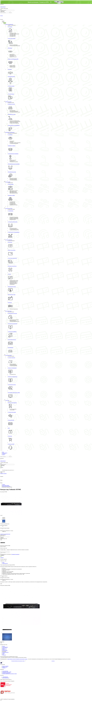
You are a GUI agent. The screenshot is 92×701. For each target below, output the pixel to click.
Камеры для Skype (12, 65)
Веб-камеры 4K (12, 54)
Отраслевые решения (8, 355)
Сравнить (2, 557)
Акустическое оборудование (12, 221)
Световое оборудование (12, 412)
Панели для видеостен (11, 250)
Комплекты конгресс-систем (14, 111)
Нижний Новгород (5, 652)
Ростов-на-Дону (5, 650)
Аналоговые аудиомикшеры (14, 217)
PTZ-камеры (10, 26)
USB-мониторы (12, 284)
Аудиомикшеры (10, 210)
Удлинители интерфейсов (12, 331)
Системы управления (11, 357)
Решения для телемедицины (12, 376)
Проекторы (10, 302)
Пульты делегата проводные (14, 122)
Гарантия (3, 667)
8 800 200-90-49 (2, 6)
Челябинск (4, 654)
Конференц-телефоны (11, 145)
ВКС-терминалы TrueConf (13, 190)
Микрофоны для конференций (9, 132)
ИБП (9, 428)
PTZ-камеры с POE (13, 34)
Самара (3, 653)
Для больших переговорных (14, 143)
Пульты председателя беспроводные (15, 121)
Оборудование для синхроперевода (14, 125)
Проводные (11, 141)
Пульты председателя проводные (14, 120)
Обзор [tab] (3, 562)
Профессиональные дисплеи (14, 280)
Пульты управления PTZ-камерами (15, 45)
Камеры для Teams (12, 66)
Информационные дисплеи (14, 281)
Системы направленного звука (14, 229)
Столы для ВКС (12, 409)
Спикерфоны (10, 134)
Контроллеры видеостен (12, 339)
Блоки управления (12, 110)
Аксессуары (7, 400)
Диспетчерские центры (12, 384)
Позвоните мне (2, 10)
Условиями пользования (15, 554)
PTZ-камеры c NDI (12, 35)
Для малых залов (12, 202)
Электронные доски (13, 374)
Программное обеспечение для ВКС (14, 392)
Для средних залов (12, 203)
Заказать (2, 537)
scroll (1, 662)
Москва (3, 646)
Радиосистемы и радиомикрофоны (13, 232)
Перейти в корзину (3, 473)
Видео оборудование (11, 311)
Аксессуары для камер (11, 38)
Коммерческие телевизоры (14, 282)
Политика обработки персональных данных (9, 673)
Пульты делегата (12, 160)
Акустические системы (13, 228)
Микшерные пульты (13, 219)
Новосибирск (4, 649)
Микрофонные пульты (11, 114)
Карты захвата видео (13, 320)
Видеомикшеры (10, 347)
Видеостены (10, 242)
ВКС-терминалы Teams (13, 192)
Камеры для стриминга (13, 56)
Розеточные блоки (11, 420)
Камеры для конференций (9, 24)
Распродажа (10, 436)
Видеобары (10, 69)
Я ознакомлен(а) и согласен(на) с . (9, 554)
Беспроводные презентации (12, 323)
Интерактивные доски (11, 294)
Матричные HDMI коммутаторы (14, 321)
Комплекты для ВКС (11, 195)
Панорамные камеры (11, 76)
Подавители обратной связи (14, 218)
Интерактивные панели (12, 286)
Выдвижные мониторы (13, 283)
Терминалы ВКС (10, 182)
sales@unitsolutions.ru (5, 677)
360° (10, 83)
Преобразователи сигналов (12, 313)
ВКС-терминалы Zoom (13, 191)
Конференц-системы (8, 101)
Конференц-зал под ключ (13, 204)
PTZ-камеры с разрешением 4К (14, 33)
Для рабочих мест (12, 201)
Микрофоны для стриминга (14, 161)
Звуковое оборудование (8, 208)
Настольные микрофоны (13, 178)
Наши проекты (4, 452)
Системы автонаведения (13, 365)
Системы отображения (8, 239)
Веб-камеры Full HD (13, 55)
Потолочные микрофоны (13, 179)
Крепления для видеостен (12, 266)
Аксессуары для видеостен (12, 258)
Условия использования (6, 672)
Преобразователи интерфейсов (14, 319)
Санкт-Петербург (5, 647)
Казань (3, 648)
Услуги (3, 454)
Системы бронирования (13, 364)
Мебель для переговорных (12, 402)
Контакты (4, 453)
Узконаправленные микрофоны (13, 153)
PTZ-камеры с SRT (12, 36)
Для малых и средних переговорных (15, 142)
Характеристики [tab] (5, 563)
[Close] (1, 583)
